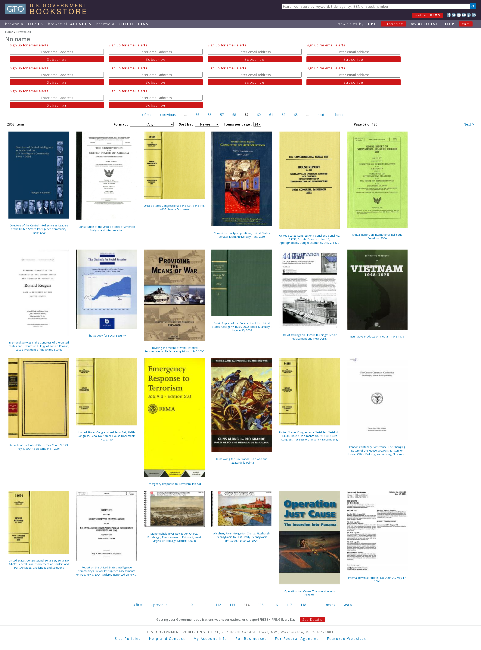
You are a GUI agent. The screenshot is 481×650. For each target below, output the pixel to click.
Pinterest (469, 15)
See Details (312, 619)
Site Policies (128, 638)
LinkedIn (474, 15)
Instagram (459, 15)
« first (146, 114)
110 (190, 604)
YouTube (464, 15)
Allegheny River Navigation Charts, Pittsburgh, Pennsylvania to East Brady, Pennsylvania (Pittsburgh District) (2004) (241, 537)
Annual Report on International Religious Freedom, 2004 (377, 236)
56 (209, 114)
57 (222, 114)
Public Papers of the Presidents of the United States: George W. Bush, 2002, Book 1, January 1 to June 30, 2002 (242, 326)
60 (259, 114)
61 (271, 114)
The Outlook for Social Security (106, 335)
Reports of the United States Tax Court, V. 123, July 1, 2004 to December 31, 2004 (39, 446)
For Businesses (251, 638)
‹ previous (168, 114)
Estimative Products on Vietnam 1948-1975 (377, 336)
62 (283, 114)
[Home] (47, 13)
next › (321, 114)
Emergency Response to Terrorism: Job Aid (174, 484)
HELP (449, 24)
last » (339, 114)
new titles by (370, 24)
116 (275, 604)
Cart (466, 24)
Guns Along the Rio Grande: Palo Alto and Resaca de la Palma (242, 460)
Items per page (237, 124)
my (425, 24)
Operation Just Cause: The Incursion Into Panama (309, 593)
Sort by (185, 124)
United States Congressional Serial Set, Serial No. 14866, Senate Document (174, 207)
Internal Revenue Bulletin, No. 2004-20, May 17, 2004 (377, 579)
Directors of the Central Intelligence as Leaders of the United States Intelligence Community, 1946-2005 (39, 229)
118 (303, 604)
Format (120, 124)
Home (9, 32)
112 (218, 604)
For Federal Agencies (297, 638)
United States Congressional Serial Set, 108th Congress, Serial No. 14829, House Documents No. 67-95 (106, 436)
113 (232, 604)
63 (296, 114)
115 (260, 604)
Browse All (24, 24)
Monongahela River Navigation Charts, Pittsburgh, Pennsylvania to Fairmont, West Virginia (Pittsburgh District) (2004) (174, 537)
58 (234, 114)
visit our (427, 15)
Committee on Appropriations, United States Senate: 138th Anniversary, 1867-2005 (242, 234)
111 (204, 604)
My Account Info (210, 638)
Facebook (449, 15)
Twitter (454, 15)
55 (197, 114)
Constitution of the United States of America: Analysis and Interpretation (107, 228)
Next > (469, 124)
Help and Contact (167, 638)
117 (289, 604)
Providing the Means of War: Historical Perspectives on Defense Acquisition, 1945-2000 (174, 349)
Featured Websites (346, 638)
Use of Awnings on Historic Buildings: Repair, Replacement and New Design (309, 336)
